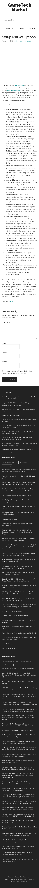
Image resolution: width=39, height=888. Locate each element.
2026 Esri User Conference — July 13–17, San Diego (17, 730)
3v (16, 879)
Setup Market (19, 85)
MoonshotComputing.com (10, 644)
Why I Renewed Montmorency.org (12, 611)
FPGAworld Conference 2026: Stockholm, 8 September (18, 668)
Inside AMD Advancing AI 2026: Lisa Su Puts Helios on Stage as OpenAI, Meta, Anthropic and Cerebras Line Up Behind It (18, 717)
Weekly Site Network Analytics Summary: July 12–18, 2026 (19, 633)
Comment (6, 322)
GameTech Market (19, 7)
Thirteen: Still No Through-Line (11, 415)
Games (11, 301)
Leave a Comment (25, 41)
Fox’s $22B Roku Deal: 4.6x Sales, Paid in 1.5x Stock (17, 495)
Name (4, 343)
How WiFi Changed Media (9, 519)
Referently (31, 879)
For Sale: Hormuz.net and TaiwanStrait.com (15, 615)
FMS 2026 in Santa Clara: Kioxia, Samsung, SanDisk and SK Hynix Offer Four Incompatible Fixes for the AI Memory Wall (19, 696)
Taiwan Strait (24, 881)
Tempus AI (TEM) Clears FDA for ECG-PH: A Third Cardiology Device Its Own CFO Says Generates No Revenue (17, 532)
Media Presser (22, 879)
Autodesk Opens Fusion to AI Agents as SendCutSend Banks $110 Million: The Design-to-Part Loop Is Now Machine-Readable (18, 775)
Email (4, 352)
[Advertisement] (19, 64)
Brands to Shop (15, 881)
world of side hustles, (14, 90)
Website (4, 362)
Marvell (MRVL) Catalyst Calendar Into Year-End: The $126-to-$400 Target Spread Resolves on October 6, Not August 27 (19, 547)
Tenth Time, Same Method (10, 648)
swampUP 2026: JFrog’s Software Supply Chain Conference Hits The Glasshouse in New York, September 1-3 (19, 675)
